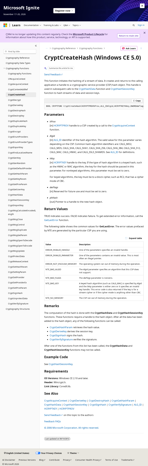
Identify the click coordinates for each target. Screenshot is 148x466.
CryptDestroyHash (99, 400)
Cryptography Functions (90, 48)
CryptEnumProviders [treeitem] (18, 136)
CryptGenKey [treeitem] (14, 157)
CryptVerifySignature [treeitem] (18, 303)
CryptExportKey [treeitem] (15, 147)
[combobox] (19, 51)
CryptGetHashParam (61, 327)
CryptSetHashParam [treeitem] (17, 266)
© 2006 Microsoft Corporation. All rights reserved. (71, 427)
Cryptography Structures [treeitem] (18, 309)
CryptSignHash (58, 335)
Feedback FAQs (52, 421)
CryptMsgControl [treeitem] (16, 224)
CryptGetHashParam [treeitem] (18, 173)
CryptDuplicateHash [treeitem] (17, 121)
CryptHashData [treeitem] (15, 194)
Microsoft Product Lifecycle (88, 34)
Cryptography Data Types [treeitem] (18, 63)
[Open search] (134, 25)
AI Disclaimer (8, 459)
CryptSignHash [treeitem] (15, 293)
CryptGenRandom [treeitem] (16, 163)
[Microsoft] (5, 25)
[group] (94, 106)
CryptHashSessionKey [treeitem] (18, 200)
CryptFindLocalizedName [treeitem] (20, 152)
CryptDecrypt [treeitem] (14, 100)
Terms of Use (111, 459)
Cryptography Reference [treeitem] (17, 57)
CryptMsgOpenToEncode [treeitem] (20, 245)
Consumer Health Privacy (87, 459)
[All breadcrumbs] (46, 48)
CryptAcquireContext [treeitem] (18, 84)
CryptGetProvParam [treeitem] (17, 184)
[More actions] (141, 48)
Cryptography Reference (64, 48)
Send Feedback (52, 74)
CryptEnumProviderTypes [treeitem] (20, 142)
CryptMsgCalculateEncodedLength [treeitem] (22, 212)
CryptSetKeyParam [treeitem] (17, 272)
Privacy (66, 459)
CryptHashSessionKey (123, 88)
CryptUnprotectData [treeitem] (17, 298)
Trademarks (127, 459)
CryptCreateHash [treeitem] (16, 94)
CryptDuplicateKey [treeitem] (17, 126)
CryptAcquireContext (123, 125)
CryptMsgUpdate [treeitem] (16, 251)
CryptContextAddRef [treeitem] (18, 89)
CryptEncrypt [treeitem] (14, 131)
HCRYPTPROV (61, 125)
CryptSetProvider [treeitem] (16, 277)
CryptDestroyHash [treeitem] (17, 110)
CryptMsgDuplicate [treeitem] (17, 229)
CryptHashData (87, 88)
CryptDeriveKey (58, 331)
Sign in (141, 25)
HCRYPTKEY (60, 162)
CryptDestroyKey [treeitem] (16, 115)
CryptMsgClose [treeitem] (15, 219)
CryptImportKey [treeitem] (15, 205)
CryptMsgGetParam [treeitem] (17, 235)
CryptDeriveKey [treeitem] (15, 105)
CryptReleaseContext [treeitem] (18, 261)
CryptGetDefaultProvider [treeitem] (20, 168)
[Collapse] (35, 46)
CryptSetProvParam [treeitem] (17, 287)
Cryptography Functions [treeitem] (19, 73)
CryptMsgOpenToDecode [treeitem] (20, 240)
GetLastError (51, 220)
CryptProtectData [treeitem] (16, 256)
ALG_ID (58, 140)
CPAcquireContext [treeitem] (16, 78)
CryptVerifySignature (61, 339)
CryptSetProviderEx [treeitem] (17, 282)
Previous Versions (27, 459)
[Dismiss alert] (142, 5)
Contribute (54, 459)
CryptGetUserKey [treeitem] (16, 189)
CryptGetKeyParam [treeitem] (17, 179)
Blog (41, 459)
